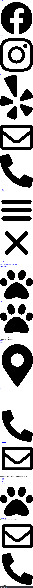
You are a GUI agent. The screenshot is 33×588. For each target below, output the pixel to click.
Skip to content (2, 0)
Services (3, 262)
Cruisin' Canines (3, 266)
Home (2, 189)
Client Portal (3, 191)
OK (6, 587)
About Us (3, 190)
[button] (16, 226)
